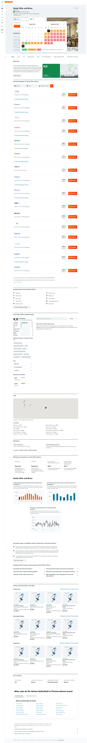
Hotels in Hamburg (19, 712)
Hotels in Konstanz (39, 707)
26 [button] (29, 43)
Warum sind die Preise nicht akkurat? (23, 733)
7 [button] (35, 34)
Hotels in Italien (31, 740)
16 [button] (41, 37)
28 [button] (35, 43)
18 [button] (26, 40)
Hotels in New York (39, 705)
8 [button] (38, 34)
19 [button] (29, 40)
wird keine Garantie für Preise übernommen (43, 725)
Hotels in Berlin (19, 703)
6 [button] (32, 34)
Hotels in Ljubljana (19, 709)
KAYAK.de (15, 740)
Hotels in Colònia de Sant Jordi (62, 705)
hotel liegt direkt (17, 357)
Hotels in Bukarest (39, 703)
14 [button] (35, 37)
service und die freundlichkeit (19, 351)
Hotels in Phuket (59, 703)
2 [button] (41, 31)
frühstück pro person (18, 343)
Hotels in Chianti (46, 740)
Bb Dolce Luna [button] (33, 605)
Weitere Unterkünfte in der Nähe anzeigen (69, 589)
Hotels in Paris (58, 709)
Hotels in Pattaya (59, 707)
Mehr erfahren (51, 277)
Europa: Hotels (24, 740)
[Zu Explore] (2, 17)
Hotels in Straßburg (20, 710)
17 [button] (23, 40)
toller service (26, 354)
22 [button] (38, 40)
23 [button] (41, 40)
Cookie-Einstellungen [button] (17, 282)
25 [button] (26, 43)
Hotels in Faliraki (39, 709)
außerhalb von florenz (18, 354)
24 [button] (23, 43)
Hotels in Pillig (38, 712)
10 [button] (23, 37)
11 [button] (57, 34)
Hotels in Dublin (19, 707)
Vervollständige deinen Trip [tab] (31, 695)
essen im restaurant (17, 348)
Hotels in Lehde (59, 714)
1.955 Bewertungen (25, 11)
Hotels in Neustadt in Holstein (22, 714)
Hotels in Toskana (38, 740)
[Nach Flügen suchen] (2, 6)
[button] (2, 2)
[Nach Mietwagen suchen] (2, 11)
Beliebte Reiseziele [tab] (19, 695)
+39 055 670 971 (17, 15)
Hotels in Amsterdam (60, 710)
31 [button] (23, 46)
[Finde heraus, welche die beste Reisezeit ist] (2, 22)
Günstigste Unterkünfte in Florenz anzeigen (69, 616)
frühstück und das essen (18, 345)
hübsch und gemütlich (26, 357)
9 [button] (41, 34)
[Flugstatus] (2, 20)
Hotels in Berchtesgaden (41, 714)
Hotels (19, 740)
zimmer (26, 345)
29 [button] (38, 43)
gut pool (24, 348)
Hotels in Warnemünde (60, 712)
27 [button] (32, 43)
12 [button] (29, 37)
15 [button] (38, 37)
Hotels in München (20, 705)
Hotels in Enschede (40, 710)
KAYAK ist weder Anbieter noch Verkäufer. (24, 729)
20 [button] (32, 40)
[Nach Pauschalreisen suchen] (2, 14)
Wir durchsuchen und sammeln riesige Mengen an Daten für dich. (29, 731)
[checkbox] (19, 378)
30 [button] (41, 43)
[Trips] (2, 26)
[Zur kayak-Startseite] (9, 2)
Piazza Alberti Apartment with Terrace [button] (68, 606)
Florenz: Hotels (53, 740)
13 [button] (32, 37)
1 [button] (38, 31)
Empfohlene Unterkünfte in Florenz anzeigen (69, 643)
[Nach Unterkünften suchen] (2, 8)
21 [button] (35, 40)
